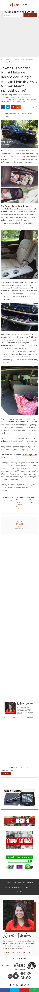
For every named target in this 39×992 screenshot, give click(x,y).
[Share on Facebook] (3, 107)
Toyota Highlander (12, 206)
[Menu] (2, 5)
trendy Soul (24, 157)
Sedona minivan (9, 159)
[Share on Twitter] (8, 107)
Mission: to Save (19, 5)
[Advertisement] (19, 37)
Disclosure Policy (24, 97)
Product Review (19, 503)
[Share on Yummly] (18, 107)
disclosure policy (22, 101)
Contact (16, 717)
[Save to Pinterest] (13, 107)
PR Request (28, 717)
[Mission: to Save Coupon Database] (19, 849)
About (7, 717)
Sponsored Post (19, 508)
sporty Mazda (12, 157)
